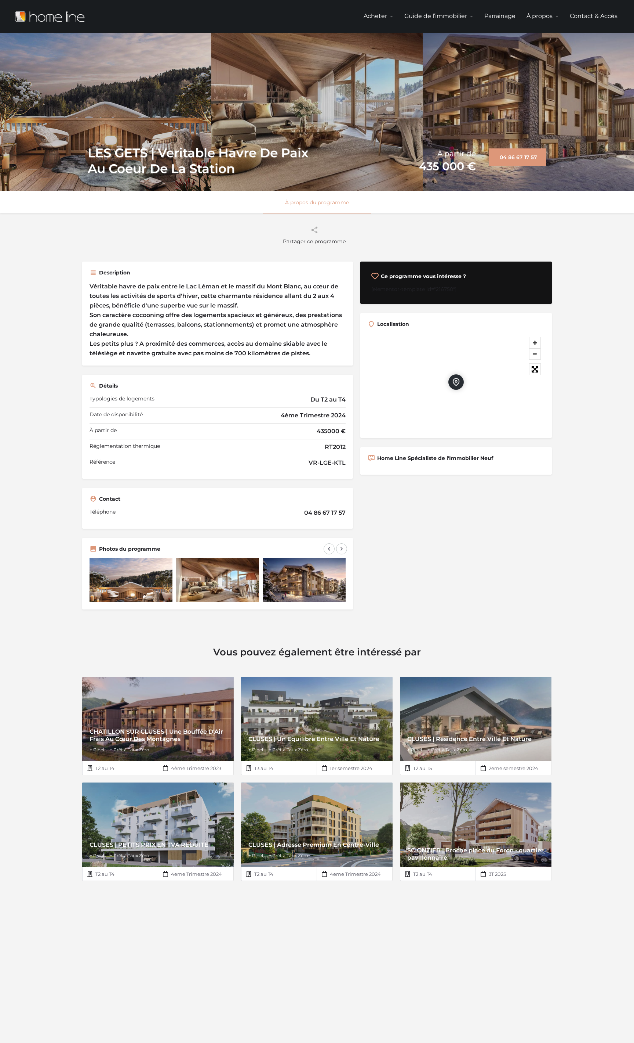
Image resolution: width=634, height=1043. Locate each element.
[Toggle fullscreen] (534, 369)
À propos (539, 15)
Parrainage (499, 15)
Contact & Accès (593, 15)
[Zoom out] (534, 353)
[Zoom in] (534, 342)
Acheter (375, 15)
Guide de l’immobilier (435, 15)
